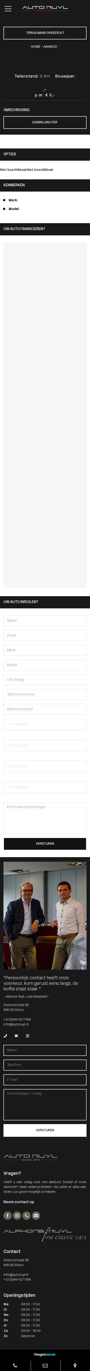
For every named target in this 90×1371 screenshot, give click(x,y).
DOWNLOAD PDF (45, 122)
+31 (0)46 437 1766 (17, 1020)
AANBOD (50, 46)
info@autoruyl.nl (15, 1024)
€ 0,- (50, 95)
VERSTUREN (45, 844)
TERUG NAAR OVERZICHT (45, 33)
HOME (35, 46)
